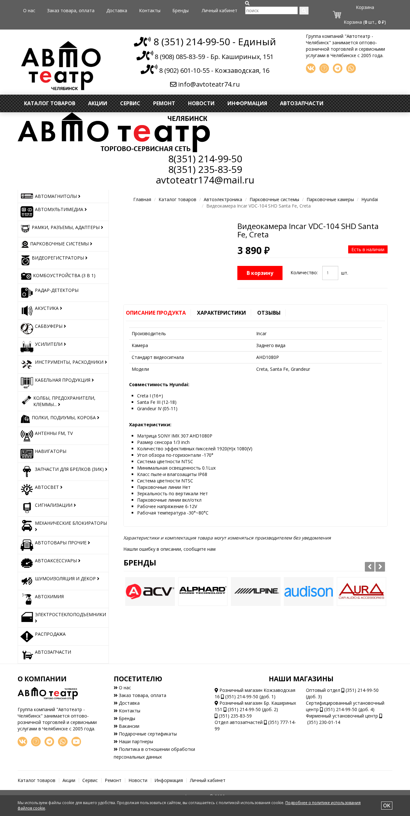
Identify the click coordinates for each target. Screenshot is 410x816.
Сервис (130, 103)
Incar (261, 333)
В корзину (260, 272)
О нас (29, 10)
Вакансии (128, 726)
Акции (97, 103)
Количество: (304, 272)
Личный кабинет (219, 10)
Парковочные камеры (330, 199)
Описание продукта (156, 312)
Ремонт (164, 103)
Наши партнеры (135, 741)
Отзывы (269, 312)
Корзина (365, 7)
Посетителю (138, 678)
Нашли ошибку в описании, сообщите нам (169, 549)
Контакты (149, 10)
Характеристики (221, 312)
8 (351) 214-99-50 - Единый (213, 41)
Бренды (180, 10)
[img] (247, 3)
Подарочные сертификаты (147, 734)
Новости (201, 103)
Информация (247, 103)
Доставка (116, 10)
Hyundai (369, 199)
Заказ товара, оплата (70, 10)
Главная (142, 199)
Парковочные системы (274, 199)
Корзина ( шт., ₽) (365, 22)
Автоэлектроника (223, 199)
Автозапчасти (302, 103)
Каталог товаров (49, 103)
